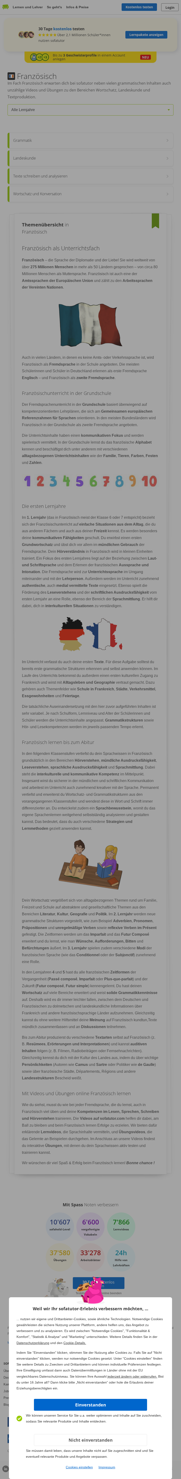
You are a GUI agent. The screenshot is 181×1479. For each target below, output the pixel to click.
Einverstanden (90, 1405)
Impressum (107, 1467)
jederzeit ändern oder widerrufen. (132, 1376)
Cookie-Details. (74, 1343)
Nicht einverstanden (91, 1440)
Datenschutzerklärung (32, 1343)
